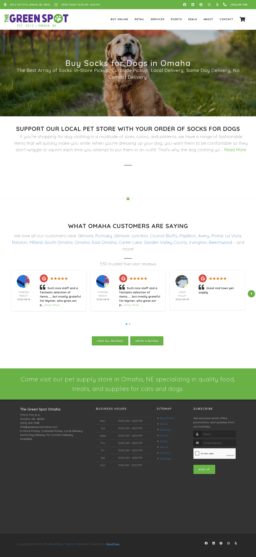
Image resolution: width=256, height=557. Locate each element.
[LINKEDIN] (193, 4)
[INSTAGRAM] (209, 4)
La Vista (233, 235)
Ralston (19, 242)
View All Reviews (110, 340)
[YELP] (217, 4)
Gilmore (85, 235)
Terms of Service (76, 544)
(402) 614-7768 (29, 423)
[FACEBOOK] (185, 4)
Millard (36, 242)
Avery (203, 235)
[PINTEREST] (201, 4)
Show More (52, 305)
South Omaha (59, 242)
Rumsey (103, 235)
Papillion (187, 235)
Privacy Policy (53, 544)
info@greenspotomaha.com (38, 427)
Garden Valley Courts (165, 242)
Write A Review (146, 340)
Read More (235, 149)
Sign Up (204, 469)
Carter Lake (130, 242)
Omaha (82, 242)
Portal (217, 235)
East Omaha (104, 242)
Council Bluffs (163, 235)
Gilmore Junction (131, 235)
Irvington (198, 242)
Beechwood (220, 242)
